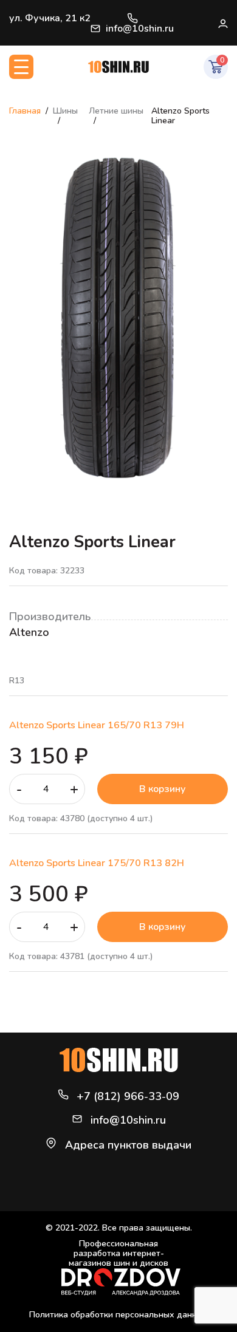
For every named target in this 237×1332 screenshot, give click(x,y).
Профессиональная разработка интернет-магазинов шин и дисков (118, 1254)
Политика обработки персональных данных (118, 1314)
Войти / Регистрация (222, 23)
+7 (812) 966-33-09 (132, 18)
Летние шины (116, 111)
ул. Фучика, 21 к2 (50, 18)
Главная (25, 111)
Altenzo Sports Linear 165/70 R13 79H (96, 725)
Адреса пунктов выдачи (128, 1145)
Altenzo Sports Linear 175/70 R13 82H (96, 863)
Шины (65, 111)
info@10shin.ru (140, 28)
